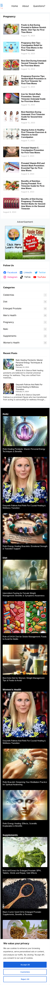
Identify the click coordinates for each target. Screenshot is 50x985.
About (25, 6)
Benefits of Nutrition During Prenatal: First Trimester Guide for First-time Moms (33, 184)
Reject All (25, 979)
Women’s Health (12, 689)
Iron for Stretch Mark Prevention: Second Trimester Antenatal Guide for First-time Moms (33, 97)
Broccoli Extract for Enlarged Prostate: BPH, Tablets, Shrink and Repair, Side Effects (22, 871)
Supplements (9, 336)
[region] (25, 962)
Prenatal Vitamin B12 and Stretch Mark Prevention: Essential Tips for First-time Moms (33, 167)
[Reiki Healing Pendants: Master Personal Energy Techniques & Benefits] (8, 364)
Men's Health (9, 315)
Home (14, 6)
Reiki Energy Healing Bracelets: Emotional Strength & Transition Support (25, 547)
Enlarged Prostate (12, 308)
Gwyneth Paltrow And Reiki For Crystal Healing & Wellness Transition (29, 386)
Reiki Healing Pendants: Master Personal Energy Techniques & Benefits (29, 362)
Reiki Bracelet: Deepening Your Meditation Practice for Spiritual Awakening (25, 783)
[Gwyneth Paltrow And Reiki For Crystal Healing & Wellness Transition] (8, 389)
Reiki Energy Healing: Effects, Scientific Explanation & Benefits (20, 824)
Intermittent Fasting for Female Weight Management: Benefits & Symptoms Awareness (24, 594)
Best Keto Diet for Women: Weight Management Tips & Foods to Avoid (23, 679)
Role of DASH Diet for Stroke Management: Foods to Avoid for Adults (25, 637)
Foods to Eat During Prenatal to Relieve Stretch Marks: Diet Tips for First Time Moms (33, 28)
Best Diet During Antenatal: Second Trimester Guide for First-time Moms (34, 63)
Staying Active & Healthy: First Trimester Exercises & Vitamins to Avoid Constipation (33, 133)
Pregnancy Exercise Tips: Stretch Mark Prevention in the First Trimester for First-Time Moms (33, 80)
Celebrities (8, 295)
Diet (5, 301)
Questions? (39, 6)
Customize (25, 972)
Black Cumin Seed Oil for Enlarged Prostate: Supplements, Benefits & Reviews (22, 913)
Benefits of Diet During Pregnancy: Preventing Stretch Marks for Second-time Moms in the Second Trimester (33, 204)
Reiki (5, 329)
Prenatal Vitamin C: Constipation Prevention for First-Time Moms (32, 150)
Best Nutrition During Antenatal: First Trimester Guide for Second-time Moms (33, 115)
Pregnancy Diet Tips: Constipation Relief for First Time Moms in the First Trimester (32, 46)
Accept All (25, 964)
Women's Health (11, 342)
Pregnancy (8, 322)
